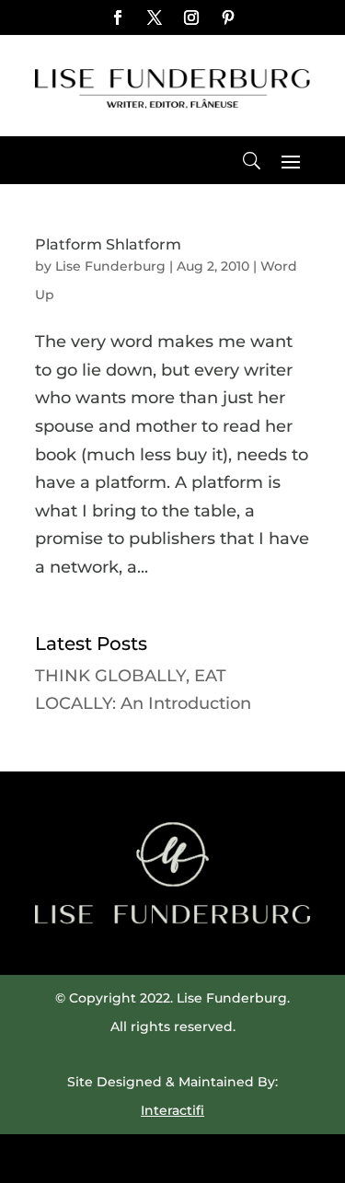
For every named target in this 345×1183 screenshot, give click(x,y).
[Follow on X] (154, 17)
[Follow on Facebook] (117, 17)
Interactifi (172, 1110)
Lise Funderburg (110, 266)
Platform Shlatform (108, 244)
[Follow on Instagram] (191, 17)
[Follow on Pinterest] (228, 17)
